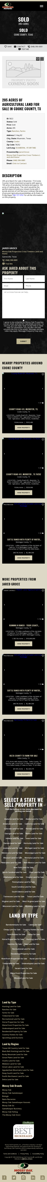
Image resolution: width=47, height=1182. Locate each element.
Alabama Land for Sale (13, 819)
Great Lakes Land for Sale (13, 1067)
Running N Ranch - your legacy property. (23, 625)
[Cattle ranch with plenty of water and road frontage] (23, 519)
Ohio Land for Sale (37, 872)
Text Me (9, 264)
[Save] (38, 59)
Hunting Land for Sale (35, 939)
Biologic (5, 1096)
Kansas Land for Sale (12, 843)
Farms (22, 131)
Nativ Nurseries (9, 1099)
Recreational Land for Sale (23, 949)
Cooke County (20, 34)
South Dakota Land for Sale (23, 891)
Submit (23, 341)
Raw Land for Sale (31, 944)
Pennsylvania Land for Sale (23, 882)
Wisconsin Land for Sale (13, 906)
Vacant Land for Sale (23, 968)
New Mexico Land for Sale (34, 862)
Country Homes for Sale (33, 929)
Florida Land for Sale (34, 828)
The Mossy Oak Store (11, 1115)
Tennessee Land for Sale (13, 896)
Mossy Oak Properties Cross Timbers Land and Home (23, 156)
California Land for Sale (34, 824)
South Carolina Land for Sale (24, 887)
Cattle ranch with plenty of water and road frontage (23, 539)
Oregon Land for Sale (35, 877)
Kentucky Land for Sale (33, 843)
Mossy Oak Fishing (10, 1112)
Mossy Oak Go (8, 1105)
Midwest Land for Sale (11, 1064)
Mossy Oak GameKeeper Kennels (16, 1102)
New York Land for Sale (23, 867)
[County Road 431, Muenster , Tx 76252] (23, 454)
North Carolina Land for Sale (14, 872)
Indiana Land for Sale (14, 838)
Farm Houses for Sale (16, 934)
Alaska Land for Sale (34, 819)
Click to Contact (19, 163)
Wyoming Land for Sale (34, 906)
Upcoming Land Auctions (12, 1038)
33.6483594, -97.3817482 (26, 148)
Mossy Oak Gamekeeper (12, 1093)
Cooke (16, 141)
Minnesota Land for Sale (12, 853)
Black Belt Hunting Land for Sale (15, 1051)
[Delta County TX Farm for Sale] (23, 735)
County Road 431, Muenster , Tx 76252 (23, 474)
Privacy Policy (23, 333)
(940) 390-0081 (19, 160)
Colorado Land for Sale (13, 828)
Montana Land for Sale (34, 858)
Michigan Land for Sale (34, 848)
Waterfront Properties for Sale (23, 973)
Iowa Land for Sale (33, 838)
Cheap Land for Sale (12, 929)
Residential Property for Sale (23, 954)
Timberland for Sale (10, 963)
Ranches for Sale (15, 944)
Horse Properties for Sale (13, 939)
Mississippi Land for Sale (35, 853)
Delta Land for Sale (10, 1079)
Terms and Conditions (10, 1154)
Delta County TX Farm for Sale (23, 756)
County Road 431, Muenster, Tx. (23, 409)
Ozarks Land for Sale (11, 1061)
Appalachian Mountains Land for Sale (17, 1070)
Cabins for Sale (35, 925)
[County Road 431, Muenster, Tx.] (23, 388)
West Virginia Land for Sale (33, 901)
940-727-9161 (18, 195)
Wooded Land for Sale (23, 978)
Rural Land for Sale (38, 958)
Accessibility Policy (38, 1154)
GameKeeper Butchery (12, 1108)
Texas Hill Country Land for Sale (15, 1048)
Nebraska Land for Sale (11, 862)
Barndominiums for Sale (16, 925)
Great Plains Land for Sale (13, 1057)
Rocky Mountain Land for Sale (14, 1054)
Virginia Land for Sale (11, 901)
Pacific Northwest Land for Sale (15, 1076)
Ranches (15, 131)
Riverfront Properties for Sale (14, 958)
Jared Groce (24, 152)
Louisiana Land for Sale (12, 848)
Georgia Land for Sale (14, 833)
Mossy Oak (6, 1090)
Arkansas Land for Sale (12, 824)
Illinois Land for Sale (34, 833)
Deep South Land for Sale (13, 1073)
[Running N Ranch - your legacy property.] (23, 605)
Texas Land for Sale (35, 896)
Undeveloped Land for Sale (33, 963)
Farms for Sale (34, 934)
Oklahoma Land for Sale (13, 877)
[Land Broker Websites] (27, 1159)
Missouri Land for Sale (12, 858)
